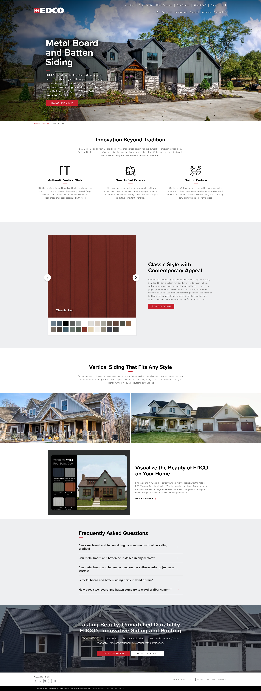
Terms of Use (222, 679)
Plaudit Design (119, 688)
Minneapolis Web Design (102, 688)
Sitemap (200, 679)
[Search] (225, 5)
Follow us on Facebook (50, 681)
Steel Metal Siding (85, 688)
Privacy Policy (210, 679)
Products (167, 12)
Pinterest (35, 681)
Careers (191, 679)
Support (194, 12)
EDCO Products (52, 688)
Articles (206, 12)
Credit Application (179, 679)
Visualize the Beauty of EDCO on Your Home (171, 471)
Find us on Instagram (54, 681)
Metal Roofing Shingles (68, 688)
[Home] (157, 12)
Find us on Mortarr (59, 681)
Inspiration (181, 12)
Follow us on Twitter (45, 681)
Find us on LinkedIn (40, 681)
